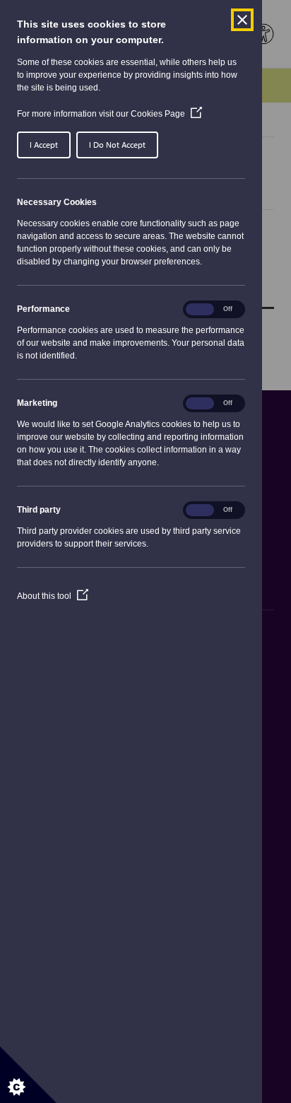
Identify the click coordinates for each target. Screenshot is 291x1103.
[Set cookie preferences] (28, 1074)
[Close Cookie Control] (242, 19)
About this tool (52, 596)
